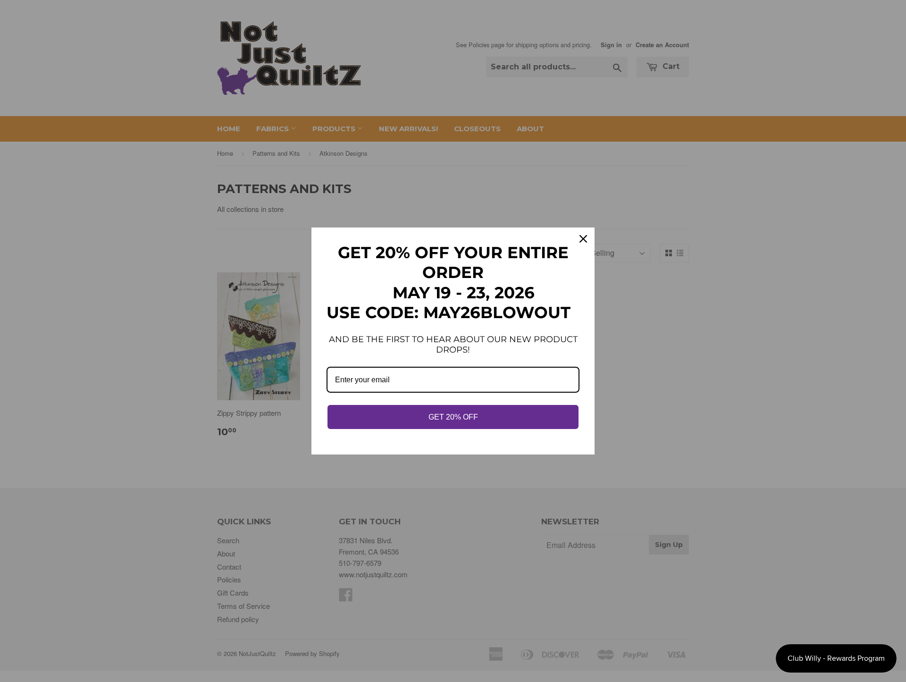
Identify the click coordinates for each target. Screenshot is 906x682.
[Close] (583, 238)
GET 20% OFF (453, 417)
